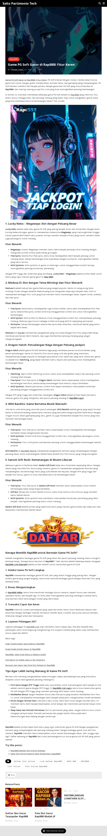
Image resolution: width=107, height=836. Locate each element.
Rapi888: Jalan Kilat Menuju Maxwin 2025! (25, 654)
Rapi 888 (48, 277)
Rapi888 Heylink (29, 451)
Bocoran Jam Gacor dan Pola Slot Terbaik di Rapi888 (30, 665)
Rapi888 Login (76, 398)
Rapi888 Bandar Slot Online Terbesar (28, 750)
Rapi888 (14, 59)
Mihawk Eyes (11, 821)
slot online (13, 766)
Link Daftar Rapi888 (51, 761)
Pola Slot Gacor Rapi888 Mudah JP (45, 815)
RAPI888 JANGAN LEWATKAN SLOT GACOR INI (74, 797)
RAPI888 (85, 761)
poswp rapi (17, 70)
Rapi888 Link (32, 627)
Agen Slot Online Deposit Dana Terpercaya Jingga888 (36, 753)
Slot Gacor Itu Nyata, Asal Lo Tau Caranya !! (25, 660)
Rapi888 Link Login (62, 688)
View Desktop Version (55, 831)
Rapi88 (21, 333)
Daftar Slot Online (24, 761)
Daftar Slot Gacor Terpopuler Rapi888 (16, 815)
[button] (104, 3)
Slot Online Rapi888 (36, 766)
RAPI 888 (71, 761)
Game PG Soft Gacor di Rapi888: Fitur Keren (26, 80)
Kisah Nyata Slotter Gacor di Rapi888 (22, 649)
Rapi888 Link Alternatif (16, 564)
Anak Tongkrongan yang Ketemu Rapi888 (24, 644)
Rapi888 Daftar (15, 592)
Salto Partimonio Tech (20, 3)
